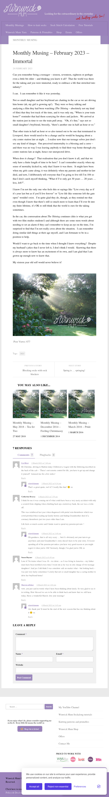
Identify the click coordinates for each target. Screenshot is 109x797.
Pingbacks (47, 455)
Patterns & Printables (41, 32)
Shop (59, 32)
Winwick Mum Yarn (16, 32)
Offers (79, 32)
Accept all (34, 786)
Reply (23, 478)
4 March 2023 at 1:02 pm (46, 584)
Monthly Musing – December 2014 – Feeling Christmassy (52, 427)
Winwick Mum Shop (68, 727)
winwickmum (33, 483)
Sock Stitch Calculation (62, 25)
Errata (69, 32)
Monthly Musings (15, 25)
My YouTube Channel (69, 706)
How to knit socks (37, 25)
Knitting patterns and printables (74, 720)
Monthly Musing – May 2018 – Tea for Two (24, 427)
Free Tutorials (86, 25)
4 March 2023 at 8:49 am (45, 557)
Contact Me (64, 742)
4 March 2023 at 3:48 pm (51, 533)
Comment (21, 633)
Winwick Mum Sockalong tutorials (75, 713)
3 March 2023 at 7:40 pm (41, 463)
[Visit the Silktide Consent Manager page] (98, 786)
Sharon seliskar (27, 584)
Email (59, 653)
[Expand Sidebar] (5, 40)
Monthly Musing (25, 40)
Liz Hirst (25, 463)
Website (19, 664)
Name (19, 653)
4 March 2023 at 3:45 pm (51, 604)
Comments (25, 455)
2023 (22, 353)
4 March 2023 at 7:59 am (48, 496)
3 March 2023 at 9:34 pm (51, 483)
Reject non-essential (58, 786)
